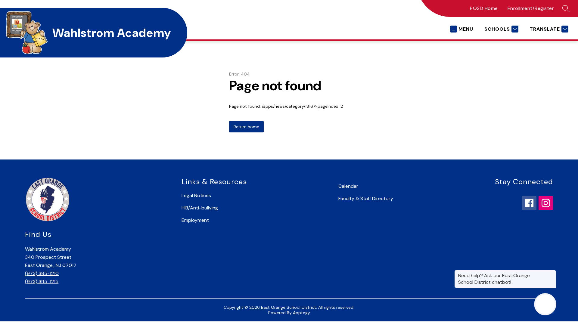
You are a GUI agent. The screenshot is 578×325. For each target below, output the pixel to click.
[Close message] (551, 272)
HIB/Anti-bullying (200, 208)
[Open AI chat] (545, 304)
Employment (195, 220)
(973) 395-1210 (42, 273)
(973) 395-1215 (41, 281)
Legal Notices (196, 195)
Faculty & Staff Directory (365, 198)
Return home (246, 126)
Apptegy (301, 312)
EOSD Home (484, 8)
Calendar (348, 186)
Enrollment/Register (531, 8)
